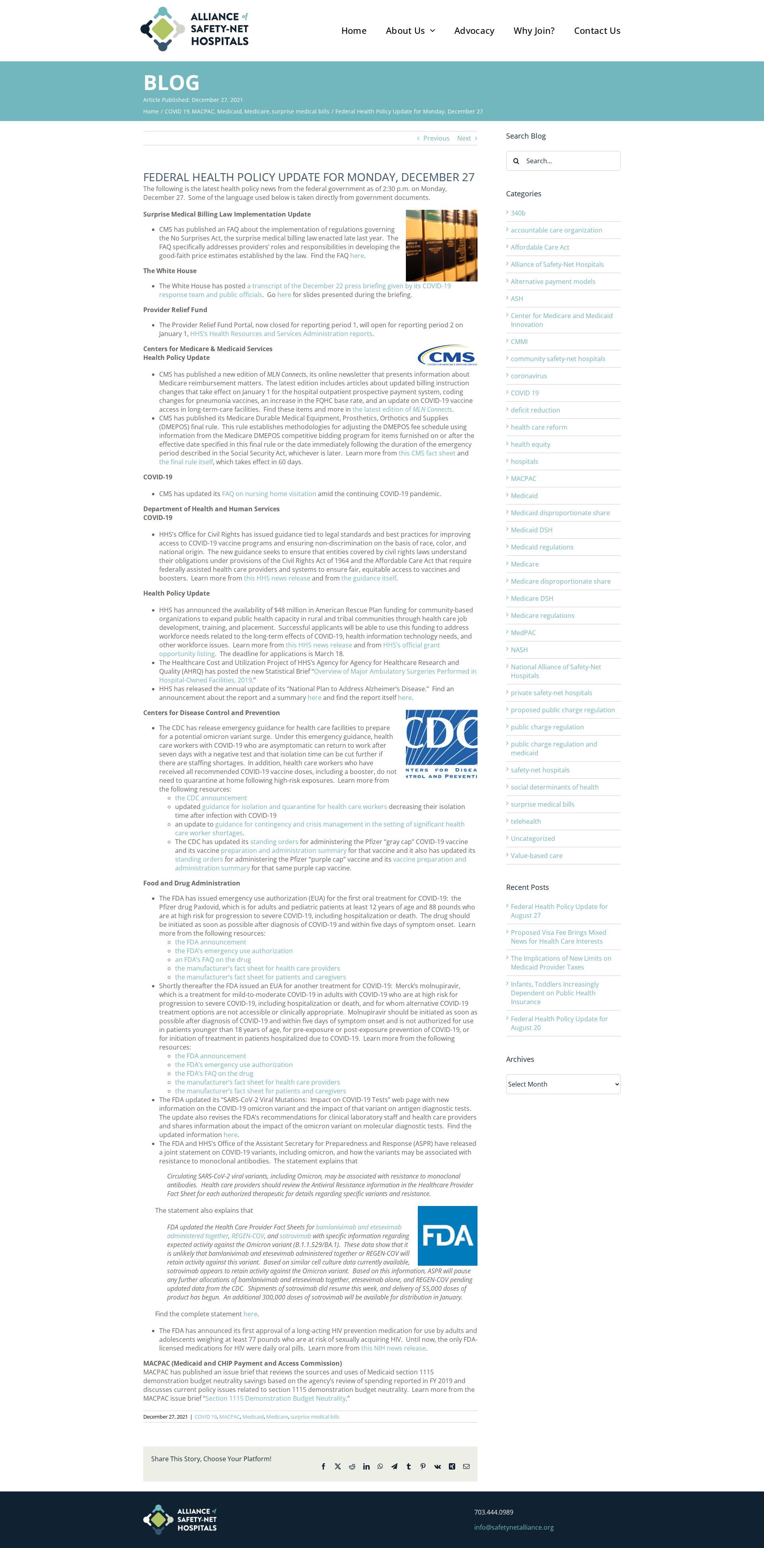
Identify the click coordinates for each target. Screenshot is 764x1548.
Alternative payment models (553, 281)
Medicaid (253, 1416)
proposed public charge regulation (563, 710)
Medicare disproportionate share (561, 581)
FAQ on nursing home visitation (269, 493)
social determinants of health (555, 787)
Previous (436, 138)
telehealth (526, 821)
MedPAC (523, 632)
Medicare (277, 1416)
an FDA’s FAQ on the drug (213, 959)
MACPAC (229, 1416)
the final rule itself (186, 461)
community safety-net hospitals (558, 358)
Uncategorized (533, 838)
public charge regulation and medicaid (554, 748)
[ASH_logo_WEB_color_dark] (194, 10)
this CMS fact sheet (427, 453)
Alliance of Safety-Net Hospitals (557, 264)
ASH (517, 298)
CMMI (519, 341)
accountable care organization (556, 230)
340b (518, 213)
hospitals (524, 461)
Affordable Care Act (540, 247)
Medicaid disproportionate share (560, 512)
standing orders (274, 841)
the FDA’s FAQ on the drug (214, 1073)
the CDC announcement (211, 798)
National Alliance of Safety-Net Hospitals (556, 671)
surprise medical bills (314, 1416)
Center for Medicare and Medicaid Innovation (562, 320)
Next (464, 138)
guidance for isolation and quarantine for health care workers (294, 806)
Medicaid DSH (532, 530)
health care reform (539, 427)
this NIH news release (393, 1348)
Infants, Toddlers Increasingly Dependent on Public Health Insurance (555, 993)
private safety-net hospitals (551, 692)
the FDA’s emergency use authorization (234, 950)
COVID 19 (206, 1416)
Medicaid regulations (542, 547)
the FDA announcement (210, 942)
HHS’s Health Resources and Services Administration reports (281, 333)
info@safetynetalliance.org (514, 1527)
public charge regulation (547, 727)
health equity (530, 444)
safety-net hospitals (540, 770)
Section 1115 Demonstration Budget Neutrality (275, 1398)
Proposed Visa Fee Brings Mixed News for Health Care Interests (558, 937)
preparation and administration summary (284, 850)
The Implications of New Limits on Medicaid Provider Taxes (561, 962)
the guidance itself (368, 578)
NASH (519, 649)
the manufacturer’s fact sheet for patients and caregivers (260, 977)
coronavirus (529, 375)
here (357, 255)
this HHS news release (277, 578)
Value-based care (537, 855)
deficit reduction (535, 410)
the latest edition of (402, 409)
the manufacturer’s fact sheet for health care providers (257, 968)
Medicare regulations (543, 615)
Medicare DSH (532, 598)
